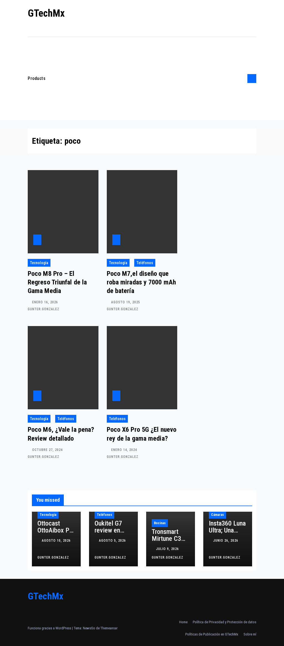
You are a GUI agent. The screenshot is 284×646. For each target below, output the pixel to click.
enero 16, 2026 (45, 302)
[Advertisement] (145, 78)
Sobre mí (250, 634)
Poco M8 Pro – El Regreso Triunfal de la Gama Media (57, 282)
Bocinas (160, 523)
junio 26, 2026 (225, 540)
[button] (241, 78)
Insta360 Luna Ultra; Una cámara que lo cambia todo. (227, 533)
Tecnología (39, 263)
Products (36, 78)
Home (183, 622)
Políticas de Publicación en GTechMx (211, 634)
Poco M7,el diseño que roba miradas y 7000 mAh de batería (141, 282)
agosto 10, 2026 (56, 540)
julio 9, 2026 (168, 549)
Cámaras (217, 515)
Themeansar (109, 628)
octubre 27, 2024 (48, 450)
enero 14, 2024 (124, 450)
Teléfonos (144, 263)
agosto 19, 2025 (126, 302)
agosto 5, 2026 (112, 540)
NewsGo (89, 628)
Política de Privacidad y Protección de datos (224, 622)
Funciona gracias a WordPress (50, 628)
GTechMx (46, 13)
